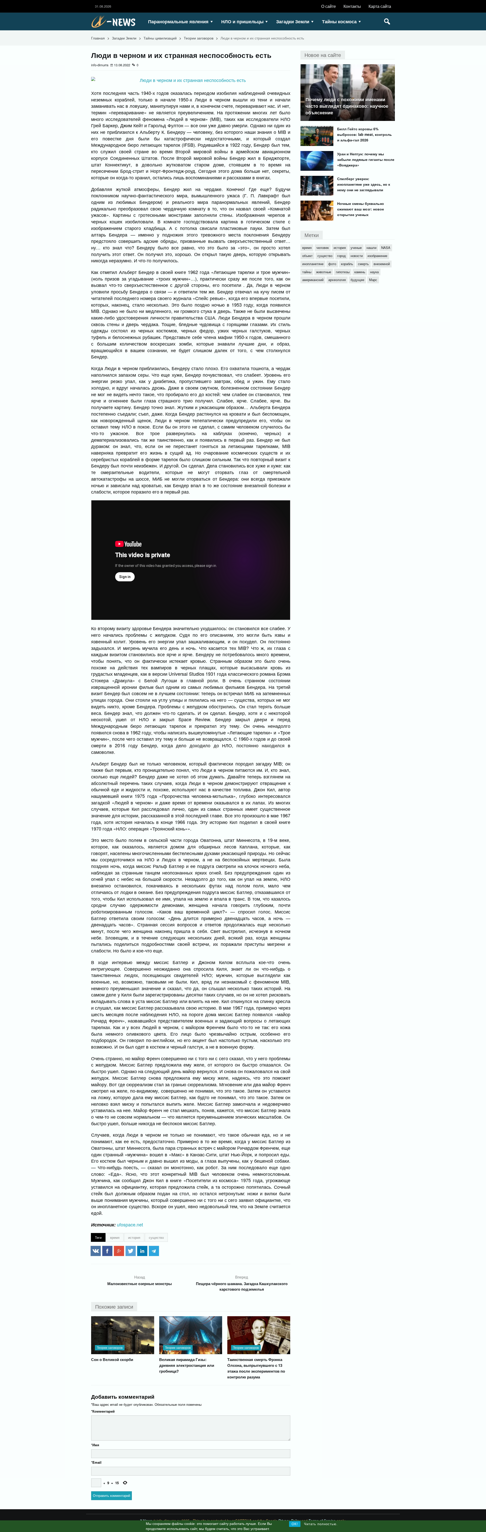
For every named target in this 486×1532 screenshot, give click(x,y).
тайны (306, 271)
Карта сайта (380, 6)
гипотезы (343, 271)
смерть (363, 263)
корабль (347, 263)
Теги (98, 1237)
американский (312, 279)
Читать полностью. (321, 1524)
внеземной (382, 263)
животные (323, 271)
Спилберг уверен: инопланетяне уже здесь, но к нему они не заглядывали (363, 184)
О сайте (328, 6)
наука (374, 271)
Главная (98, 37)
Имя (95, 1444)
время (114, 1237)
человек (322, 247)
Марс (373, 279)
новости (357, 255)
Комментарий (103, 1411)
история (134, 1237)
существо (156, 1237)
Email (96, 1462)
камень (359, 271)
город (341, 255)
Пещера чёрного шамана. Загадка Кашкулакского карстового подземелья (242, 1286)
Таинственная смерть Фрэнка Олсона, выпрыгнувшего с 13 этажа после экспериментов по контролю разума (256, 1368)
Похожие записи (114, 1306)
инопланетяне (312, 263)
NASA (385, 247)
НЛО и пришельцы (242, 21)
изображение (377, 255)
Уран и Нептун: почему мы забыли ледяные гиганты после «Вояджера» (365, 159)
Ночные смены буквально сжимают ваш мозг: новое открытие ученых (360, 209)
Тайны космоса (339, 21)
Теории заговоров (198, 37)
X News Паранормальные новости (115, 21)
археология (337, 279)
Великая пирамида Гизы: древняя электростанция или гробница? (186, 1365)
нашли (371, 247)
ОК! (295, 1524)
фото (332, 263)
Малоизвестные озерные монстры (139, 1283)
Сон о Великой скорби (112, 1359)
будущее (357, 279)
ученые (356, 247)
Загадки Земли (292, 21)
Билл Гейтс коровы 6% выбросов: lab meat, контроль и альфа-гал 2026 (364, 134)
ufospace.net (130, 1224)
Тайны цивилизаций (160, 37)
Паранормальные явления (178, 21)
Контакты (352, 6)
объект (307, 255)
